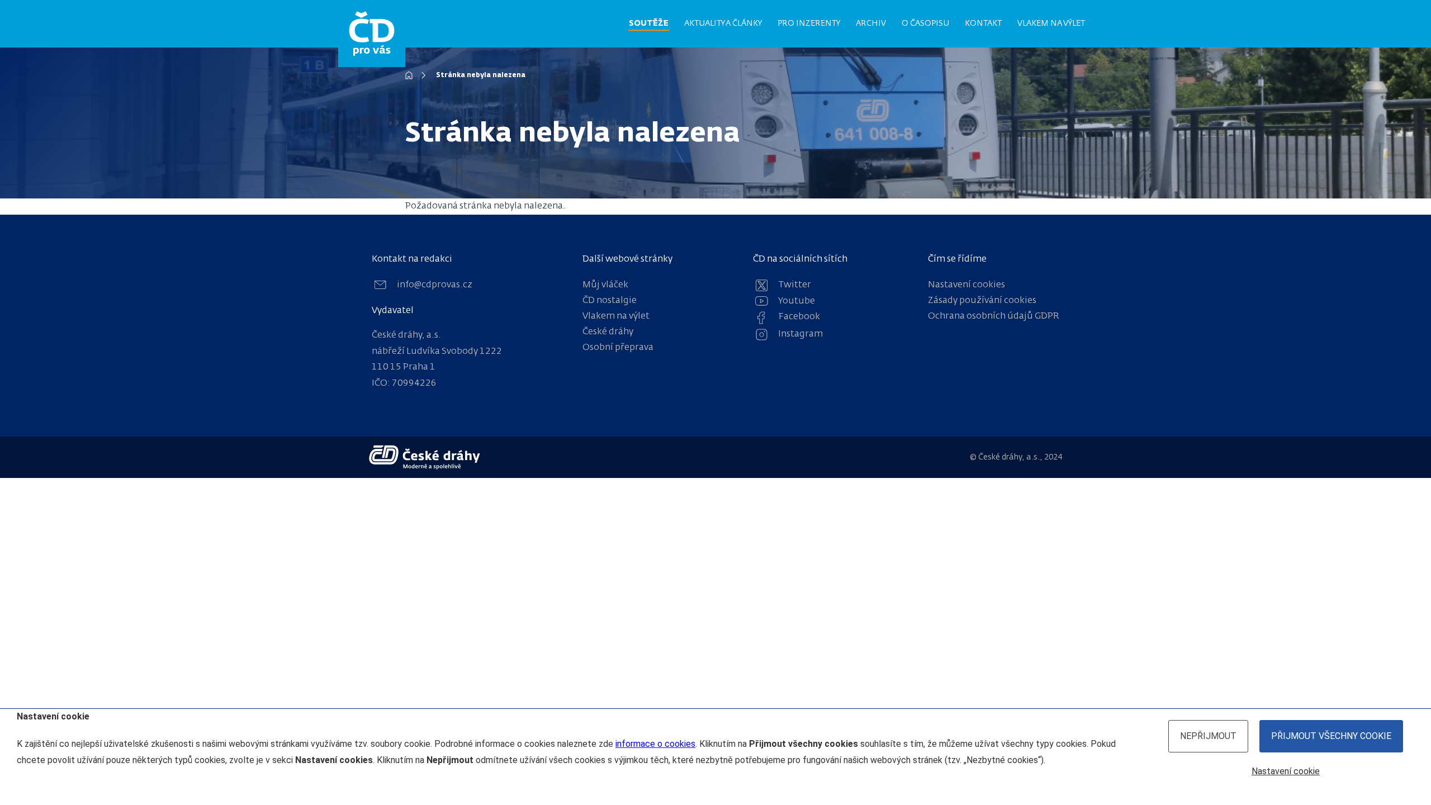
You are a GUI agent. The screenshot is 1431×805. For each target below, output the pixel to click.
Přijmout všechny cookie (1331, 736)
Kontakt (983, 23)
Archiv (871, 23)
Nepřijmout (1208, 736)
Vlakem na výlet (1051, 23)
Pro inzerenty (809, 23)
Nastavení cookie (1286, 771)
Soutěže (649, 23)
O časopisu (925, 23)
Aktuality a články (723, 23)
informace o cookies (655, 743)
